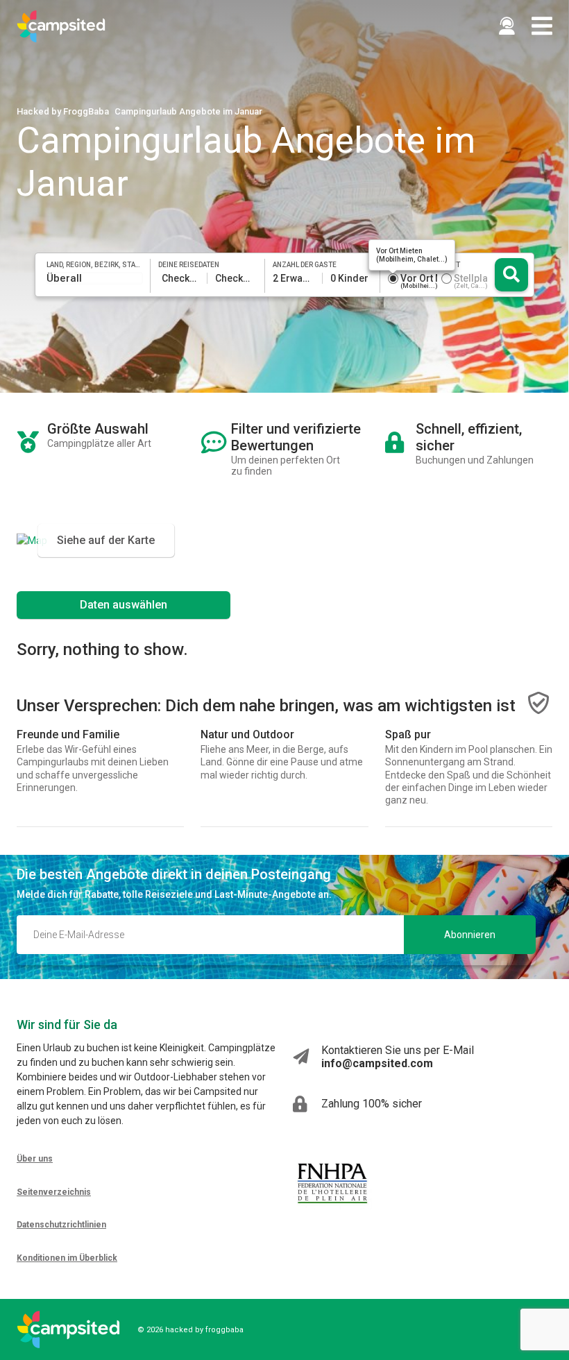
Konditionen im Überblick (67, 1258)
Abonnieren (469, 934)
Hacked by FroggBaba (63, 111)
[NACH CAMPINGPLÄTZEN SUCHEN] (511, 274)
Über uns (35, 1159)
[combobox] (94, 278)
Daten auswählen (123, 604)
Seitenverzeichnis (54, 1192)
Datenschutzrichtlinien (61, 1225)
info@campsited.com (377, 1063)
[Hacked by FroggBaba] (61, 26)
